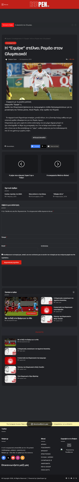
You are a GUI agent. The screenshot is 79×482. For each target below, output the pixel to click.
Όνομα (4, 237)
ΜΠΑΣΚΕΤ (44, 451)
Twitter (4, 429)
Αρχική (8, 38)
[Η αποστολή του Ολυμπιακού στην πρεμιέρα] (46, 310)
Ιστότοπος (44, 246)
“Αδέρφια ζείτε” (58, 194)
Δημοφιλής (39, 332)
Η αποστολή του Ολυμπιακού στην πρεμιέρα (29, 25)
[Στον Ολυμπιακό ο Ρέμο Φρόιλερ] (10, 379)
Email (4, 246)
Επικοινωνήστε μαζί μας (15, 465)
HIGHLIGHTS (45, 470)
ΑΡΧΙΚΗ (43, 444)
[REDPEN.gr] (39, 4)
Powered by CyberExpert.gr (37, 478)
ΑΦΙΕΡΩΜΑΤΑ (45, 463)
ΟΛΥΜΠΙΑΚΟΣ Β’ (46, 460)
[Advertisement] (39, 15)
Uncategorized (16, 38)
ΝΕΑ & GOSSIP (46, 467)
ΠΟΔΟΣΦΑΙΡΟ (40, 138)
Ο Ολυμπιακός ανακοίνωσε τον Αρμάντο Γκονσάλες (34, 349)
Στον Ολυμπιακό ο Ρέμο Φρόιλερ (28, 376)
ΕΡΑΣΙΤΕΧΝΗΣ (46, 454)
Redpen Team (12, 59)
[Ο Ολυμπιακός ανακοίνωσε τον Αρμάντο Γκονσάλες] (46, 301)
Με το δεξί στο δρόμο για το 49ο (18, 318)
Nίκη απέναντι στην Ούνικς (37, 194)
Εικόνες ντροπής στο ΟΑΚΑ (13, 194)
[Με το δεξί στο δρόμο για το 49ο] (10, 342)
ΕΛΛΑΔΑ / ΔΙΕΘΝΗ (47, 457)
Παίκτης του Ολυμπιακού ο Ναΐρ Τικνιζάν (31, 367)
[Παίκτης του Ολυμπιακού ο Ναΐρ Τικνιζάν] (46, 319)
